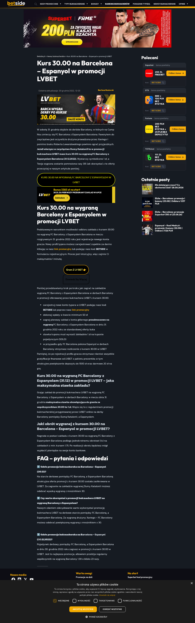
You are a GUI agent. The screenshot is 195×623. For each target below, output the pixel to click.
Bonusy (95, 4)
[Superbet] (149, 73)
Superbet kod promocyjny (140, 577)
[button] (35, 4)
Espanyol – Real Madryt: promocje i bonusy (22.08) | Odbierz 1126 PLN (168, 228)
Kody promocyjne (49, 4)
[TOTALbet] (149, 157)
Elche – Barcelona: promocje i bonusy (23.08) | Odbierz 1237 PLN (170, 201)
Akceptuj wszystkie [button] (83, 609)
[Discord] (19, 579)
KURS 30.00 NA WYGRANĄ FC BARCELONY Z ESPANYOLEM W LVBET (76, 180)
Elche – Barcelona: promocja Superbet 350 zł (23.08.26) (169, 213)
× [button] (191, 583)
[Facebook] (13, 579)
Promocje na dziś (84, 577)
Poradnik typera (141, 4)
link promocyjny (62, 249)
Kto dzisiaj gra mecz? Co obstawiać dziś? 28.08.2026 (169, 186)
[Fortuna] (149, 129)
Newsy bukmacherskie (165, 4)
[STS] (149, 100)
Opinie (182, 4)
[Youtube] (31, 579)
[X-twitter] (25, 579)
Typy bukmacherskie (74, 4)
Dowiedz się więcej (107, 595)
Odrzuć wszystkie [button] (112, 609)
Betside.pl (41, 56)
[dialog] (97, 601)
